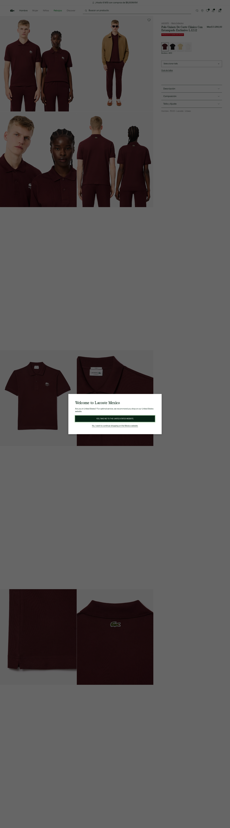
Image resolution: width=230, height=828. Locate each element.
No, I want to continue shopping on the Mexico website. (115, 426)
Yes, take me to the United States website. (115, 419)
